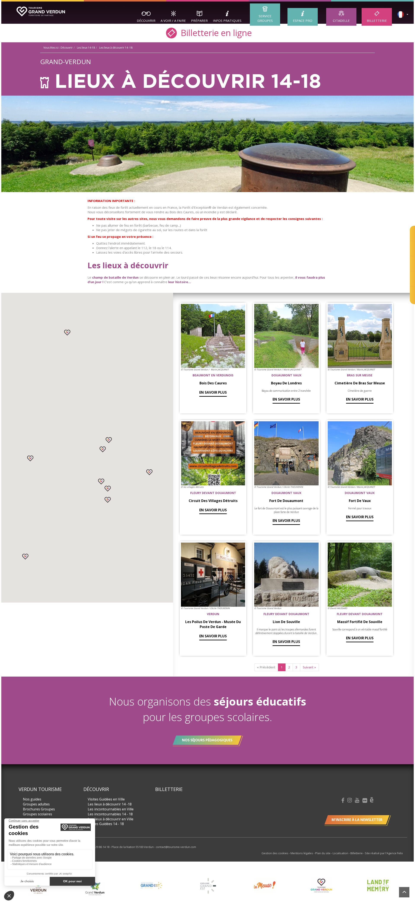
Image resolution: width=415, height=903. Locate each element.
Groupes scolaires (37, 814)
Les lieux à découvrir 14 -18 (110, 804)
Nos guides (32, 799)
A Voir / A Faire (173, 20)
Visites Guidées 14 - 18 (106, 823)
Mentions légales (302, 853)
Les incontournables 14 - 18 (110, 814)
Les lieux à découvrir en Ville (110, 819)
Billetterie (377, 20)
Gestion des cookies (275, 853)
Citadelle (341, 20)
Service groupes (265, 18)
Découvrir (146, 20)
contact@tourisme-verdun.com (176, 847)
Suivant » (309, 667)
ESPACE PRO (302, 20)
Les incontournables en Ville (111, 809)
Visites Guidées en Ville (106, 799)
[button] (67, 333)
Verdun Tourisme (40, 789)
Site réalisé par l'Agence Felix (384, 853)
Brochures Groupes (39, 809)
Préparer (199, 20)
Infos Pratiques (227, 20)
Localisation (341, 853)
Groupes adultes (36, 804)
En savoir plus (213, 392)
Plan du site (323, 853)
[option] (38, 889)
